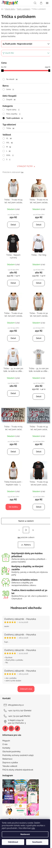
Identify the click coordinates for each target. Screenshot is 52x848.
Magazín (6, 741)
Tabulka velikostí (9, 766)
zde (33, 828)
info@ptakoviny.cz (16, 705)
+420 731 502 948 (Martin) (19, 716)
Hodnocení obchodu (26, 608)
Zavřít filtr (9, 53)
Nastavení (25, 834)
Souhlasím (37, 842)
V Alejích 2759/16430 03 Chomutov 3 (17, 721)
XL (8, 138)
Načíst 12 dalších (26, 521)
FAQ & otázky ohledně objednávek (17, 770)
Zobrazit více (26, 689)
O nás (4, 744)
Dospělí (10, 99)
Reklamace (7, 759)
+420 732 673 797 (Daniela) (19, 710)
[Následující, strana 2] (26, 530)
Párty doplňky (13, 114)
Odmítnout (13, 842)
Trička (10, 128)
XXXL (9, 155)
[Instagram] (11, 728)
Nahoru (27, 545)
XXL (9, 143)
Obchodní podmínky (11, 751)
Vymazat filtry (25, 166)
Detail (13, 225)
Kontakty (6, 748)
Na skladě (11, 79)
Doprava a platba (10, 762)
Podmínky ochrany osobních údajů (18, 755)
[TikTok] (17, 728)
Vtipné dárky (12, 110)
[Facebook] (5, 728)
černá (10, 89)
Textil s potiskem (14, 118)
